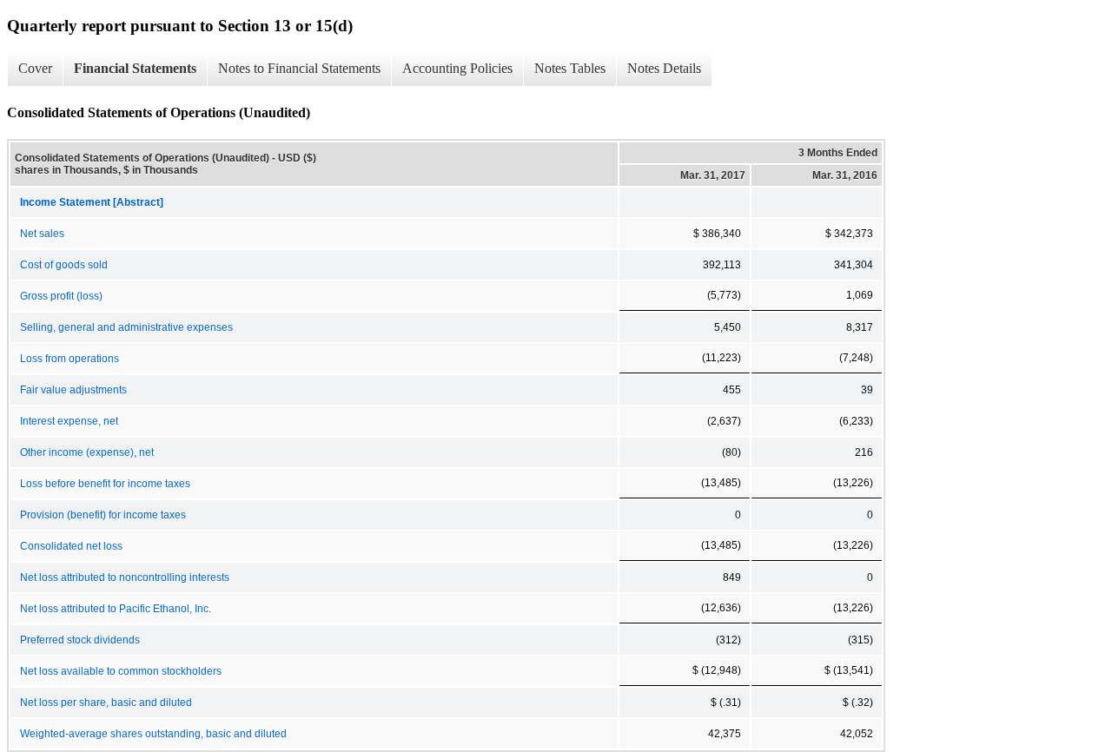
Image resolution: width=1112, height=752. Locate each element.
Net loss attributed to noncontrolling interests (124, 577)
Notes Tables (570, 68)
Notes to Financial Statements (299, 68)
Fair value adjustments (73, 390)
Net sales (42, 233)
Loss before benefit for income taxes (105, 483)
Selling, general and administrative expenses (126, 327)
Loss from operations (69, 358)
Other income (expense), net (87, 452)
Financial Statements (135, 68)
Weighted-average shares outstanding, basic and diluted (153, 734)
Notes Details (664, 68)
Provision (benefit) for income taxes (103, 515)
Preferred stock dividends (80, 640)
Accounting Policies (457, 68)
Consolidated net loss (71, 546)
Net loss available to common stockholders (121, 671)
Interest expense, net (69, 421)
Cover (35, 68)
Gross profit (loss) (61, 296)
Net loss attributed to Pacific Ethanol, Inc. (115, 609)
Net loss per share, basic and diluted (106, 702)
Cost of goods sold (64, 265)
